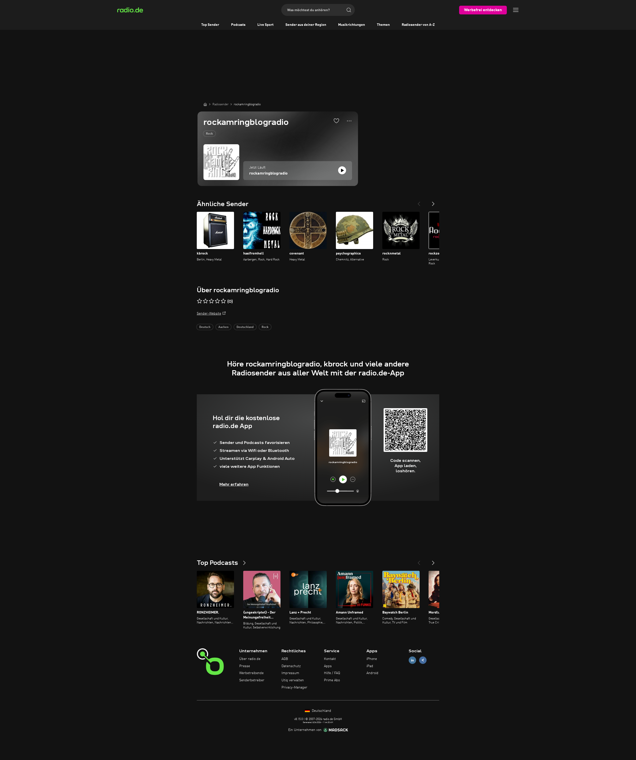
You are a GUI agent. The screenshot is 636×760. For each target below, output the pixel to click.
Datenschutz (291, 666)
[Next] (433, 202)
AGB (284, 659)
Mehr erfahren (233, 484)
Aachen (223, 327)
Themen (383, 25)
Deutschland (245, 327)
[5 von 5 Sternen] (223, 301)
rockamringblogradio (268, 174)
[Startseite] (205, 104)
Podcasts (238, 25)
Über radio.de (249, 659)
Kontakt (330, 659)
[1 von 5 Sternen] (199, 301)
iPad (369, 666)
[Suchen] (349, 10)
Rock (209, 133)
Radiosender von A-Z (418, 25)
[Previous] (419, 202)
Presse (244, 666)
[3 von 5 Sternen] (211, 301)
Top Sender (210, 25)
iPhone (371, 659)
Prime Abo (332, 680)
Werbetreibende (251, 673)
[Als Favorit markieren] (336, 121)
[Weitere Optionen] (349, 121)
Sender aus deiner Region (305, 25)
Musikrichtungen (351, 25)
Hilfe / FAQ (332, 673)
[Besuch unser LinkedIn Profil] (412, 660)
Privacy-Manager (294, 687)
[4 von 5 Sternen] (217, 301)
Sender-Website (209, 313)
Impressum (290, 673)
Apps (328, 666)
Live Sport (265, 25)
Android (372, 673)
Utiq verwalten (292, 680)
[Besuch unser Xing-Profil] (423, 660)
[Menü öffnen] (516, 10)
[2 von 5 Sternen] (205, 301)
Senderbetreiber (251, 680)
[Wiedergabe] (342, 170)
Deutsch (204, 327)
